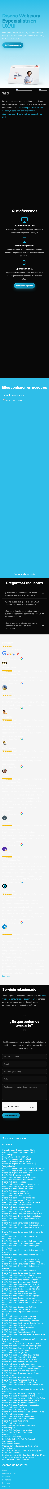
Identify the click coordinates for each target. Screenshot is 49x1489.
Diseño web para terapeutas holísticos (18, 1416)
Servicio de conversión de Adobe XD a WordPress (23, 1455)
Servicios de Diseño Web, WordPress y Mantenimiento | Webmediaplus (19, 1458)
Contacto (6, 1486)
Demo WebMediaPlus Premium (15, 1157)
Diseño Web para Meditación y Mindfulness (21, 1368)
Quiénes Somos (9, 1473)
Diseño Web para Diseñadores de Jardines (20, 1291)
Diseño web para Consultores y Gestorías (20, 1280)
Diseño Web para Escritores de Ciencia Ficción (22, 1323)
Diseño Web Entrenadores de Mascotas (19, 1177)
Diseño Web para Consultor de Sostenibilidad (21, 1216)
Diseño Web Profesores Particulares (17, 1432)
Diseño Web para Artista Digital (16, 1193)
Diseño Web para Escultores (14, 1330)
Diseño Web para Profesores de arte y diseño (22, 1393)
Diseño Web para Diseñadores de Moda (19, 1298)
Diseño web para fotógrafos (14, 1352)
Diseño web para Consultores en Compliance (21, 1277)
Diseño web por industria (13, 1423)
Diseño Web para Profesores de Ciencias (19, 1396)
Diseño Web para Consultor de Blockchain (20, 1211)
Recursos (6, 1483)
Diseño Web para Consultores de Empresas (21, 1243)
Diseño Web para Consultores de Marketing (21, 1261)
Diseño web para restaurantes (15, 1414)
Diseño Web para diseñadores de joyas (19, 1293)
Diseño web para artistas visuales (16, 1195)
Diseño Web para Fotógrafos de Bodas (19, 1357)
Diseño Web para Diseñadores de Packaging (21, 1300)
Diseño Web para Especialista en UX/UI (19, 1332)
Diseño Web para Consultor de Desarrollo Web (22, 1214)
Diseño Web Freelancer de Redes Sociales (20, 1179)
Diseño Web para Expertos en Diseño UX (20, 1348)
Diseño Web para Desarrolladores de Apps (20, 1284)
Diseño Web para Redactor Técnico (17, 1409)
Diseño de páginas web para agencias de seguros (23, 1168)
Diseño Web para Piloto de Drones (17, 1377)
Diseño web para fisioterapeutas (16, 1350)
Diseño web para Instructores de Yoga (18, 1364)
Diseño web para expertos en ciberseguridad (21, 1346)
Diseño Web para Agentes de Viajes (17, 1186)
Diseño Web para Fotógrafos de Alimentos (20, 1355)
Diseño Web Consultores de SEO (16, 1175)
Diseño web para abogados (14, 1182)
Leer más (6, 976)
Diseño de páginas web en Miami (16, 1159)
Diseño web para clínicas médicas (17, 1207)
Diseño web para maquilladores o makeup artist (23, 1366)
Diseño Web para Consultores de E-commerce (22, 1241)
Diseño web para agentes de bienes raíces (20, 1184)
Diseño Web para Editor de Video (16, 1309)
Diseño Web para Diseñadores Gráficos (19, 1307)
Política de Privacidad (11, 1437)
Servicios (6, 1476)
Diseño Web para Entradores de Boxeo (19, 1318)
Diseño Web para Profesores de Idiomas (19, 1402)
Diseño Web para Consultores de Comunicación (23, 1225)
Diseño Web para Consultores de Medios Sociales (23, 1264)
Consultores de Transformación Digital (19, 1150)
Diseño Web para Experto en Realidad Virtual (21, 1343)
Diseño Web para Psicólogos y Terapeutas (20, 1405)
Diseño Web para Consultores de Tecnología (21, 1273)
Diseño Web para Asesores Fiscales (17, 1200)
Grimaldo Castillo (9, 1434)
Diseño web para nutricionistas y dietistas (20, 1371)
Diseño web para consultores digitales (18, 1275)
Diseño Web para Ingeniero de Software (19, 1362)
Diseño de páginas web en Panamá (17, 1161)
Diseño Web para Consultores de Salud (19, 1270)
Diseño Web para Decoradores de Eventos (20, 1282)
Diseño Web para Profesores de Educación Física (23, 1398)
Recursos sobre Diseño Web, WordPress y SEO (22, 1450)
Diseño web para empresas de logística (19, 1316)
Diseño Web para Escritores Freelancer (19, 1325)
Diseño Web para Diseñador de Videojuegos (21, 1286)
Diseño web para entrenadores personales (20, 1321)
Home (4, 1470)
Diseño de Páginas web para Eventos (18, 1173)
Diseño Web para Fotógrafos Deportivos (19, 1359)
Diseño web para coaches (13, 1209)
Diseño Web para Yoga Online (15, 1421)
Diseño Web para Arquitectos (15, 1191)
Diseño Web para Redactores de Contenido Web (23, 1412)
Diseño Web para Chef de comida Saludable (21, 1202)
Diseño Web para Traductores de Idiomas (20, 1418)
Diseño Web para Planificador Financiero (19, 1380)
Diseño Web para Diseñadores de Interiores (21, 1289)
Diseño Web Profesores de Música (17, 1430)
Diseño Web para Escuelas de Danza (18, 1327)
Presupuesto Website (11, 1443)
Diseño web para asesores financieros (18, 1198)
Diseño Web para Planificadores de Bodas (20, 1382)
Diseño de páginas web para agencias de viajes (22, 1170)
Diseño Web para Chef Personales (17, 1204)
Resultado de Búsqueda (12, 1453)
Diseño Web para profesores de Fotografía (20, 1400)
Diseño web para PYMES (13, 1407)
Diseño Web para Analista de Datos (17, 1189)
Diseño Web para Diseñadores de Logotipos (21, 1296)
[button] (7, 1144)
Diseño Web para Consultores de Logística (20, 1259)
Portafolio (6, 1480)
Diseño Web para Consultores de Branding (20, 1223)
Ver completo (24, 574)
